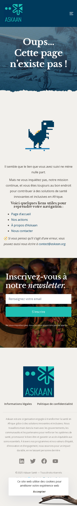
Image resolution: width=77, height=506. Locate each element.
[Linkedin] (21, 461)
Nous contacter (22, 231)
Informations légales (18, 404)
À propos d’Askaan (24, 225)
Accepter (39, 491)
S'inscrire (38, 312)
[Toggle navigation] (61, 13)
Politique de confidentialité (55, 404)
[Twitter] (33, 461)
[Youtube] (55, 461)
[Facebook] (44, 461)
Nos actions (19, 220)
